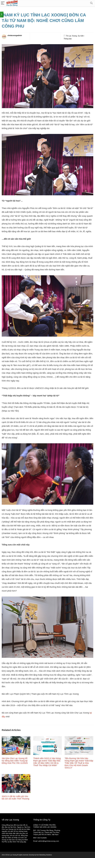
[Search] (91, 3)
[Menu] (3, 3)
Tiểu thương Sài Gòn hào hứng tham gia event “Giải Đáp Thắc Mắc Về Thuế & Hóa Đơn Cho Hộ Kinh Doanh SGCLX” (79, 763)
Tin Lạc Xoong (71, 36)
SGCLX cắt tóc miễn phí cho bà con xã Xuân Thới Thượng (15, 797)
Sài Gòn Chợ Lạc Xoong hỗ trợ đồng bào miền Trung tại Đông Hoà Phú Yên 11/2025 (15, 760)
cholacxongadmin (15, 35)
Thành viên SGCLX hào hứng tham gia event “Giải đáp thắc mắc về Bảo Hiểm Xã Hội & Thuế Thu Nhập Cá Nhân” (47, 762)
